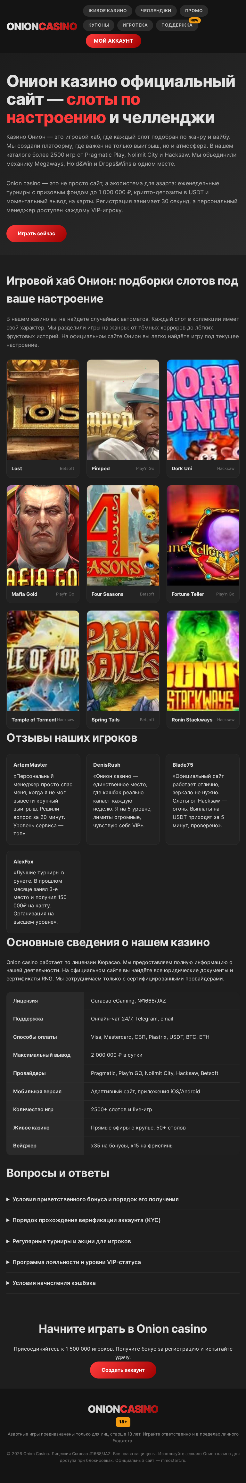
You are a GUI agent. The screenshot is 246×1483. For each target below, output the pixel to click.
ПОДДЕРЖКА (179, 24)
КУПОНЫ (98, 25)
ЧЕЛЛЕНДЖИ (156, 10)
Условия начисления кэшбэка (54, 1282)
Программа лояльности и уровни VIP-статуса (76, 1262)
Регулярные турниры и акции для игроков (71, 1241)
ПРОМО (194, 10)
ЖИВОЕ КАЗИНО (107, 10)
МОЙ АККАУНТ (113, 40)
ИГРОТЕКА (135, 25)
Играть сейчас (36, 233)
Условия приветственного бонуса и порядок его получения (95, 1199)
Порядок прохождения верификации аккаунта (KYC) (86, 1220)
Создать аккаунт (123, 1370)
